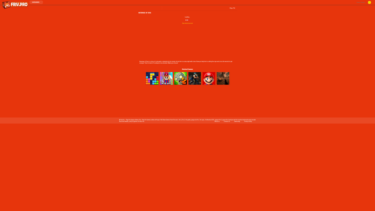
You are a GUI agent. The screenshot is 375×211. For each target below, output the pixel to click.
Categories (36, 2)
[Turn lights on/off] (168, 8)
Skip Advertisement (187, 23)
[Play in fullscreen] (171, 8)
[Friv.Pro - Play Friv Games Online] (15, 8)
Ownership (237, 121)
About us (217, 121)
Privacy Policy (248, 121)
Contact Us (227, 121)
